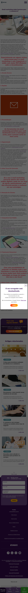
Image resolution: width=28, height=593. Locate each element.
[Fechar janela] (25, 285)
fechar (14, 305)
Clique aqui (23, 300)
